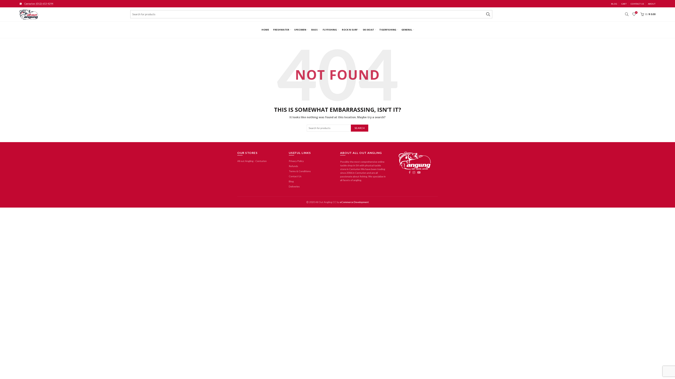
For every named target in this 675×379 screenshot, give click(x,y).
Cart (624, 3)
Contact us (637, 3)
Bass (314, 29)
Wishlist (636, 13)
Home (265, 29)
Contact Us (295, 176)
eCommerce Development (354, 202)
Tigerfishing (387, 29)
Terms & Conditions (300, 171)
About (652, 3)
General (406, 29)
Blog (614, 3)
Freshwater (281, 29)
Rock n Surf (350, 29)
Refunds (293, 166)
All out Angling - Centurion (252, 160)
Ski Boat (368, 29)
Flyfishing (330, 29)
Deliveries (294, 186)
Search (488, 14)
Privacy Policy (296, 160)
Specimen (300, 29)
